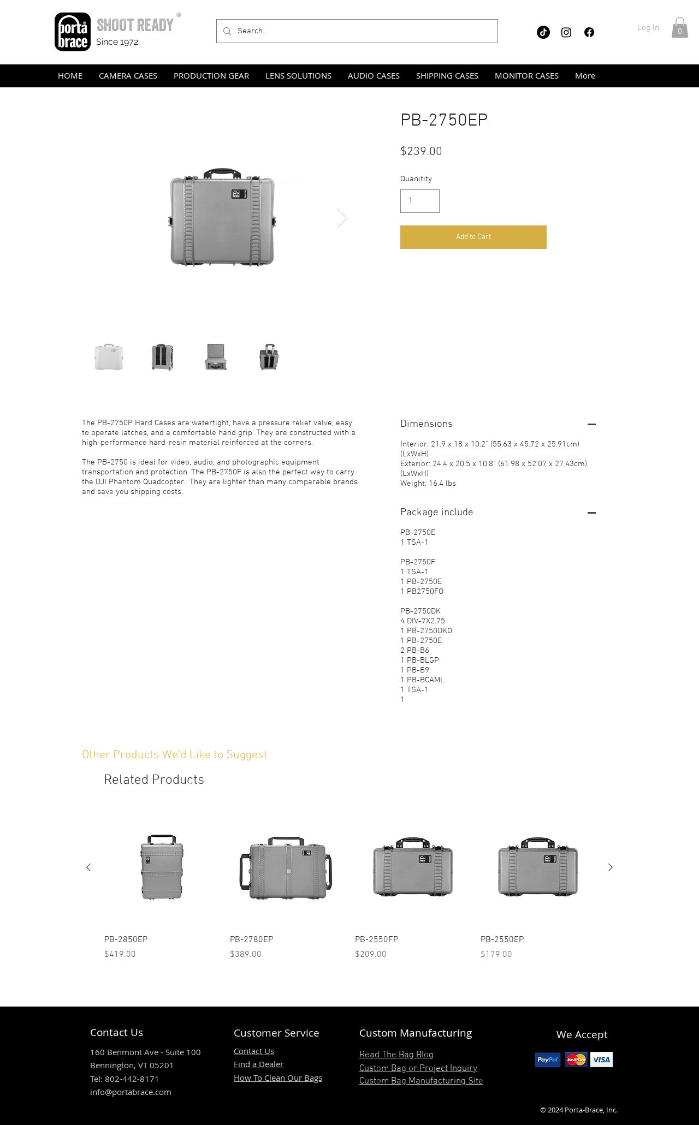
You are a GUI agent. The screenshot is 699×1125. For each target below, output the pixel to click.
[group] (349, 886)
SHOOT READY (135, 24)
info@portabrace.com (130, 1091)
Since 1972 (117, 42)
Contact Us (254, 1050)
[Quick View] (161, 868)
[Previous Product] (88, 867)
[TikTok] (543, 32)
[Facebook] (589, 32)
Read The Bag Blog (396, 1055)
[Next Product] (610, 867)
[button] (680, 27)
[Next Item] (342, 218)
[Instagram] (566, 32)
